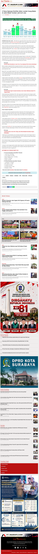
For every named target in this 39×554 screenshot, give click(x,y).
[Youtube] (23, 548)
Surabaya (3, 254)
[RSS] (25, 548)
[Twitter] (11, 187)
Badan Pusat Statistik (15, 42)
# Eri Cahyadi (3, 466)
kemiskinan (28, 57)
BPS (20, 175)
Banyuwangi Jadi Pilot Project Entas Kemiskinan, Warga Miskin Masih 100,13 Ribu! (15, 341)
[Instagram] (20, 548)
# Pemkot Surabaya (4, 464)
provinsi (20, 77)
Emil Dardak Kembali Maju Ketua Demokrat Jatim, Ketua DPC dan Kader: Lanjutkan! (15, 352)
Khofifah (9, 126)
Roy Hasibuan (24, 169)
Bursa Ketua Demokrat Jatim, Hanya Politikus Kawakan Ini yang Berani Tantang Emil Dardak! (15, 274)
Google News (27, 172)
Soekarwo (11, 175)
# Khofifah (3, 472)
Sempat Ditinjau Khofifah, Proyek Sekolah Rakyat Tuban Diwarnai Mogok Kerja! (14, 184)
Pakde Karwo (6, 107)
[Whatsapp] (13, 187)
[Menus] (37, 1)
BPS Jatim (30, 175)
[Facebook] (8, 187)
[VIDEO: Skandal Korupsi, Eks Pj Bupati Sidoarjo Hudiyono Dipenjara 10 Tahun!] (10, 224)
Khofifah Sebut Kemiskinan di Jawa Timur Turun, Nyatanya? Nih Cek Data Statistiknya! (20, 64)
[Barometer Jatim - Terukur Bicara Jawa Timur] (6, 1)
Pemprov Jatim (14, 118)
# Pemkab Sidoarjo (4, 470)
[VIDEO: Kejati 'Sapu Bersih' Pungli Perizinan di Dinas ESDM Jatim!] (28, 224)
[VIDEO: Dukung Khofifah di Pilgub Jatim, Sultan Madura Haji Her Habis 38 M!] (10, 235)
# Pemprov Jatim (4, 468)
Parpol (3, 199)
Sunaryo (15, 48)
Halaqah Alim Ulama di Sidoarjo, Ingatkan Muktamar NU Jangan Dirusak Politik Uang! (15, 337)
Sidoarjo (3, 208)
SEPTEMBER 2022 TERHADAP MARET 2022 (10, 150)
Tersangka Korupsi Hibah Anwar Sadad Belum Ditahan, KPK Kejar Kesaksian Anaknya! (15, 182)
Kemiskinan (12, 169)
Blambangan (4, 263)
